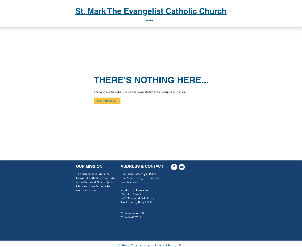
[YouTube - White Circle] (182, 167)
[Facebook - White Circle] (174, 167)
